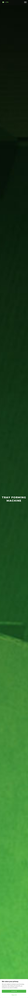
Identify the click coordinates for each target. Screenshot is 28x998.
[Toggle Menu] (25, 2)
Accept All (14, 991)
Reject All (14, 995)
